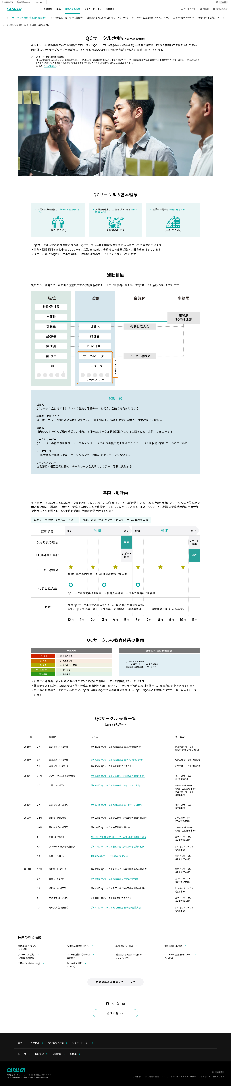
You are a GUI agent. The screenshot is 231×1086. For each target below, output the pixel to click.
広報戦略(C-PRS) (124, 945)
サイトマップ (204, 1076)
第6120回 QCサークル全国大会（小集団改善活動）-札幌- (118, 846)
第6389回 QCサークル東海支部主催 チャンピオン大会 (117, 759)
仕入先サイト (218, 1076)
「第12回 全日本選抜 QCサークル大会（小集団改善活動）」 (118, 836)
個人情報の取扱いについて (156, 1076)
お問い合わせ (115, 1013)
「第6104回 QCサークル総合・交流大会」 (110, 856)
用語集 (206, 9)
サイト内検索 (190, 9)
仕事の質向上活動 (173, 945)
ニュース (22, 1054)
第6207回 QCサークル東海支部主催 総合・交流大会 (116, 804)
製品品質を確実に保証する (107, 17)
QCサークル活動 (29, 17)
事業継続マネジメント (28, 947)
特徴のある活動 (72, 9)
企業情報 (48, 9)
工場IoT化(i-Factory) (184, 17)
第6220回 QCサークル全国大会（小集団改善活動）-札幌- (118, 775)
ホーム (5, 25)
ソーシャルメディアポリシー (183, 1076)
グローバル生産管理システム (150, 17)
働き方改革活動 (210, 17)
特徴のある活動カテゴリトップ (115, 982)
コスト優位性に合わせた (66, 17)
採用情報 (110, 9)
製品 (58, 9)
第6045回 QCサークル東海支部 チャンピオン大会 (114, 878)
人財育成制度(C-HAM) (78, 945)
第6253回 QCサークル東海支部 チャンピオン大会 (115, 785)
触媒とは (57, 1054)
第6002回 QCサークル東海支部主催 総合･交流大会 (116, 907)
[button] (6, 17)
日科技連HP (49, 66)
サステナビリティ (93, 9)
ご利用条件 (137, 1076)
